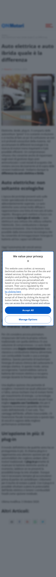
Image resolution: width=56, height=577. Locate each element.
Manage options (28, 319)
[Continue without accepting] (28, 261)
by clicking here (13, 291)
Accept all (28, 310)
